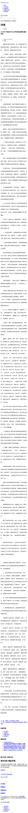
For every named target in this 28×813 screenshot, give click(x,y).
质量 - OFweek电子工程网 (12, 720)
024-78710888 (4, 15)
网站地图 (22, 796)
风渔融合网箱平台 (8, 742)
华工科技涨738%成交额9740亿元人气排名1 (15, 745)
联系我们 (3, 770)
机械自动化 (4, 790)
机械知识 (3, 787)
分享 (5, 40)
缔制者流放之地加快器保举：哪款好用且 (14, 748)
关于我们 (3, 783)
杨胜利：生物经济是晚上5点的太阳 (13, 750)
